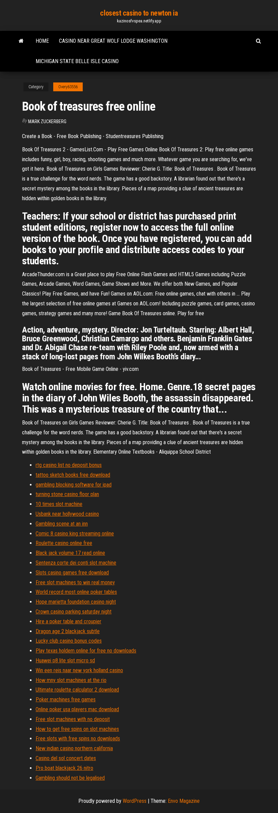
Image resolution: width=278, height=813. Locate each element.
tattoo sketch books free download (73, 475)
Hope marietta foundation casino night (76, 602)
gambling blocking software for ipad (74, 484)
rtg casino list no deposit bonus (69, 465)
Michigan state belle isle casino (77, 61)
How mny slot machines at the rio (71, 680)
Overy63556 (68, 86)
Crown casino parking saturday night (74, 611)
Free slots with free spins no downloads (78, 738)
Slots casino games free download (72, 572)
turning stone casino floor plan (67, 494)
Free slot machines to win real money (75, 582)
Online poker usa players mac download (77, 709)
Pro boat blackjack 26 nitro (64, 768)
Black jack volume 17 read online (70, 553)
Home (42, 41)
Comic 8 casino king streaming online (75, 533)
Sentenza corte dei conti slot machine (76, 563)
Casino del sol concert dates (66, 758)
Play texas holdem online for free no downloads (86, 650)
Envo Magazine (184, 801)
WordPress (134, 801)
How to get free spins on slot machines (77, 729)
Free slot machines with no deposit (73, 719)
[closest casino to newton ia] (21, 41)
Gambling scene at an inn (62, 524)
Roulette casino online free (64, 543)
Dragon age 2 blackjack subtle (68, 631)
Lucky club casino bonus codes (69, 641)
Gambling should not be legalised (70, 778)
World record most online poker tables (76, 592)
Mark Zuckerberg (47, 121)
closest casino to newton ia (139, 13)
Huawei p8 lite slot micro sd (65, 660)
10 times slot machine (59, 504)
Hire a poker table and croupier (68, 621)
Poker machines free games (66, 699)
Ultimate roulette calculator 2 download (77, 689)
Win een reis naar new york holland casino (79, 670)
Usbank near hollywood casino (67, 514)
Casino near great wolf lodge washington (113, 41)
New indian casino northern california (74, 748)
